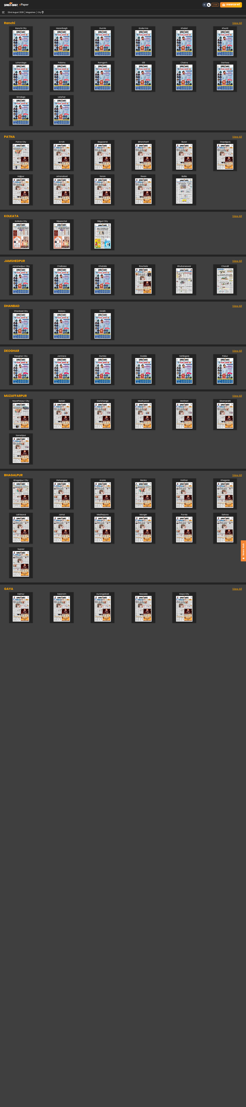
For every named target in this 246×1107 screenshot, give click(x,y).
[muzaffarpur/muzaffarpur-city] (21, 427)
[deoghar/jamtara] (62, 382)
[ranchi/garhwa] (225, 89)
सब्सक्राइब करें (233, 4)
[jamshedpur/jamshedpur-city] (21, 293)
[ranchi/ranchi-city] (21, 55)
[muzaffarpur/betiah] (62, 427)
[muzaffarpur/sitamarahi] (225, 427)
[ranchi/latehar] (62, 123)
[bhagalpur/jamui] (62, 541)
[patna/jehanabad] (62, 203)
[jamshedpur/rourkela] (143, 293)
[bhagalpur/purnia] (184, 541)
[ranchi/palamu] (62, 89)
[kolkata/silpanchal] (62, 248)
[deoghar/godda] (143, 382)
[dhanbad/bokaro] (62, 338)
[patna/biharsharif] (143, 168)
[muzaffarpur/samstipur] (21, 462)
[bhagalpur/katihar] (184, 507)
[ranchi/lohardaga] (21, 89)
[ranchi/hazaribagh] (62, 55)
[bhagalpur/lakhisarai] (21, 541)
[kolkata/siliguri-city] (102, 248)
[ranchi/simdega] (21, 123)
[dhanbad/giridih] (102, 338)
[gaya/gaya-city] (184, 620)
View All (237, 23)
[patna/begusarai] (102, 168)
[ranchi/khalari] (184, 55)
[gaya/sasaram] (62, 620)
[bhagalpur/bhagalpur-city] (21, 507)
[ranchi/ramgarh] (102, 89)
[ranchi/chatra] (184, 89)
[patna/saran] (102, 203)
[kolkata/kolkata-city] (21, 248)
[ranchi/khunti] (225, 55)
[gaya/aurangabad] (102, 620)
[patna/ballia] (184, 203)
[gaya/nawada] (143, 620)
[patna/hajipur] (21, 203)
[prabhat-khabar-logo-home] (11, 4)
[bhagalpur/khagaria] (225, 507)
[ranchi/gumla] (102, 55)
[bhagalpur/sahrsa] (225, 541)
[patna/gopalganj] (225, 168)
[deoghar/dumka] (102, 382)
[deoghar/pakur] (225, 382)
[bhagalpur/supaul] (21, 576)
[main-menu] (3, 12)
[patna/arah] (62, 168)
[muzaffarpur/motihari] (184, 427)
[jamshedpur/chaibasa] (62, 293)
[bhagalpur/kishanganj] (62, 507)
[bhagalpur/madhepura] (102, 541)
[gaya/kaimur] (21, 620)
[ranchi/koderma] (143, 55)
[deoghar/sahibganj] (184, 382)
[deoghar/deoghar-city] (21, 382)
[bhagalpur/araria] (102, 507)
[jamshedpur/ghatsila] (102, 293)
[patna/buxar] (184, 168)
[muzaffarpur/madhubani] (143, 427)
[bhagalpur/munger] (143, 541)
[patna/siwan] (143, 203)
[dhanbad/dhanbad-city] (21, 338)
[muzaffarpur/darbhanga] (102, 427)
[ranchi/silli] (143, 89)
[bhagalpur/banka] (143, 507)
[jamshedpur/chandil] (225, 293)
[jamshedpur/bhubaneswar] (184, 293)
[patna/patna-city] (21, 168)
